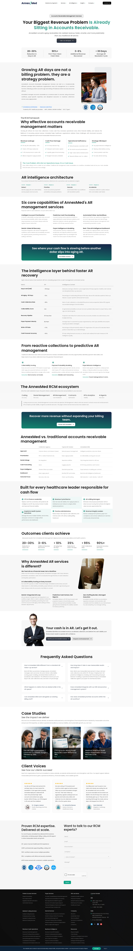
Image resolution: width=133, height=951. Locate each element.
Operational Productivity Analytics (53, 943)
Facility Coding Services (28, 914)
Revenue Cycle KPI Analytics (52, 932)
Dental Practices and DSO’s (77, 900)
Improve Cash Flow (46, 107)
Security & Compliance (76, 920)
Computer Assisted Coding (77, 943)
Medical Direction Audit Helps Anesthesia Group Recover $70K (95, 752)
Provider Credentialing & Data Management (56, 896)
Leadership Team (75, 916)
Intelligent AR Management (77, 940)
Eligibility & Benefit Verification (30, 900)
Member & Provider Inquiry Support (54, 903)
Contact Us (73, 924)
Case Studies (74, 934)
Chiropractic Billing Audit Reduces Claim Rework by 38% (65, 752)
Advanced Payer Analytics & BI (52, 907)
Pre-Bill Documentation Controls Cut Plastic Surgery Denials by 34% (36, 752)
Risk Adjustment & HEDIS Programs (53, 900)
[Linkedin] (92, 924)
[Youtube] (101, 924)
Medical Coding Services (29, 920)
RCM (25, 756)
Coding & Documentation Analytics (54, 936)
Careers (73, 922)
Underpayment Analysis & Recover (31, 943)
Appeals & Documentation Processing (54, 898)
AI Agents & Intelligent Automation (79, 936)
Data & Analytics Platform (77, 938)
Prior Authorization (27, 898)
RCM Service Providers (76, 903)
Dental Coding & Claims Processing (54, 916)
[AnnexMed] (29, 3)
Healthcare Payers (75, 905)
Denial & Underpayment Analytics (53, 934)
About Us (73, 914)
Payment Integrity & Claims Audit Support (55, 905)
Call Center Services (28, 903)
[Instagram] (95, 924)
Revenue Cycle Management (30, 932)
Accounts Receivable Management (31, 936)
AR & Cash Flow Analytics (51, 938)
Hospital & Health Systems (77, 896)
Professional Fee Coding (29, 916)
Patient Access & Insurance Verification (55, 914)
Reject (105, 948)
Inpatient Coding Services (29, 918)
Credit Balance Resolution (29, 940)
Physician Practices (76, 898)
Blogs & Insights (75, 932)
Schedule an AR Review (30, 107)
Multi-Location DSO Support (52, 924)
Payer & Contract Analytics (51, 940)
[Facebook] (98, 924)
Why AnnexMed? (75, 918)
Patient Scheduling (27, 896)
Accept (96, 948)
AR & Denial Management (51, 918)
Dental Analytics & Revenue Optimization (55, 922)
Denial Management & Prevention (31, 938)
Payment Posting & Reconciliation (31, 934)
